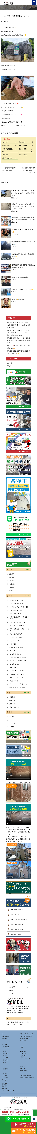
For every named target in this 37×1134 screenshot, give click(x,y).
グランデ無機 (13, 681)
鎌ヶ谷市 (12, 577)
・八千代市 (5, 1057)
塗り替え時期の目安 (15, 909)
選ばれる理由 (5, 1036)
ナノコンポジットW (15, 610)
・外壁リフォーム (25, 1058)
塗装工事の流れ (14, 914)
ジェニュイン (13, 667)
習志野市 (12, 587)
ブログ (9, 366)
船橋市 (11, 574)
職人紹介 (12, 990)
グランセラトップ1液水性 (17, 687)
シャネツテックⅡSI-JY (16, 674)
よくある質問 (23, 1040)
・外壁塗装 (23, 1051)
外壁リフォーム (14, 707)
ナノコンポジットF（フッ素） (19, 607)
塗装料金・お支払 (14, 934)
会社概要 (12, 987)
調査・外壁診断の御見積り (17, 919)
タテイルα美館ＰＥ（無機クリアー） (19, 618)
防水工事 (12, 700)
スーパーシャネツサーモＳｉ (18, 661)
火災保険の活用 (24, 1038)
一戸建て (12, 716)
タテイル (12, 650)
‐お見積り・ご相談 (25, 1075)
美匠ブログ (23, 1068)
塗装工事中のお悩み (15, 929)
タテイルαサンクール (16, 647)
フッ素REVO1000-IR (15, 637)
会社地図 (4, 1088)
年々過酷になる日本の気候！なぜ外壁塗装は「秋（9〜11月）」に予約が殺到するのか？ (23, 193)
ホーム (4, 1034)
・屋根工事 (23, 1055)
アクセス (12, 993)
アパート (12, 720)
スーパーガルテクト (15, 664)
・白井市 (4, 1055)
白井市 (11, 580)
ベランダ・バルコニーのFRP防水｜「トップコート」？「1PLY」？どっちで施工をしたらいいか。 (23, 206)
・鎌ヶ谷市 (5, 1053)
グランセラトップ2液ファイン (19, 684)
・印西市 (4, 1062)
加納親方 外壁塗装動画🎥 (19, 277)
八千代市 (12, 584)
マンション (13, 723)
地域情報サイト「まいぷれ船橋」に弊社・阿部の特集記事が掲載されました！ (18, 340)
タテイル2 (12, 644)
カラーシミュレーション (26, 1034)
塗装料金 (4, 1038)
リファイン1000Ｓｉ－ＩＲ (18, 622)
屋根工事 (12, 703)
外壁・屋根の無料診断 (26, 1036)
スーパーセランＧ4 (15, 654)
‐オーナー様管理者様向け (27, 1077)
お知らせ (9, 363)
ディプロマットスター (16, 640)
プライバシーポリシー (8, 1090)
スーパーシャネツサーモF (17, 657)
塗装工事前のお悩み (15, 924)
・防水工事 (23, 1053)
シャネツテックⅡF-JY (16, 677)
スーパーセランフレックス (17, 603)
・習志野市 (5, 1060)
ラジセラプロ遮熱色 (15, 634)
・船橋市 (4, 1051)
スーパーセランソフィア (17, 600)
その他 (11, 726)
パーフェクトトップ (15, 613)
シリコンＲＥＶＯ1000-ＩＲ (18, 671)
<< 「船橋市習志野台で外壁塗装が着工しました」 (9, 170)
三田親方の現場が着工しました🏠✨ (22, 289)
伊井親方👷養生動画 (17, 299)
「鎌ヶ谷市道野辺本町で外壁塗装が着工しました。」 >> (27, 170)
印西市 (11, 590)
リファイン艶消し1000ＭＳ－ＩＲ (19, 629)
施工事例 (4, 1044)
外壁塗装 (12, 697)
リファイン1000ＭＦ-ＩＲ (17, 625)
